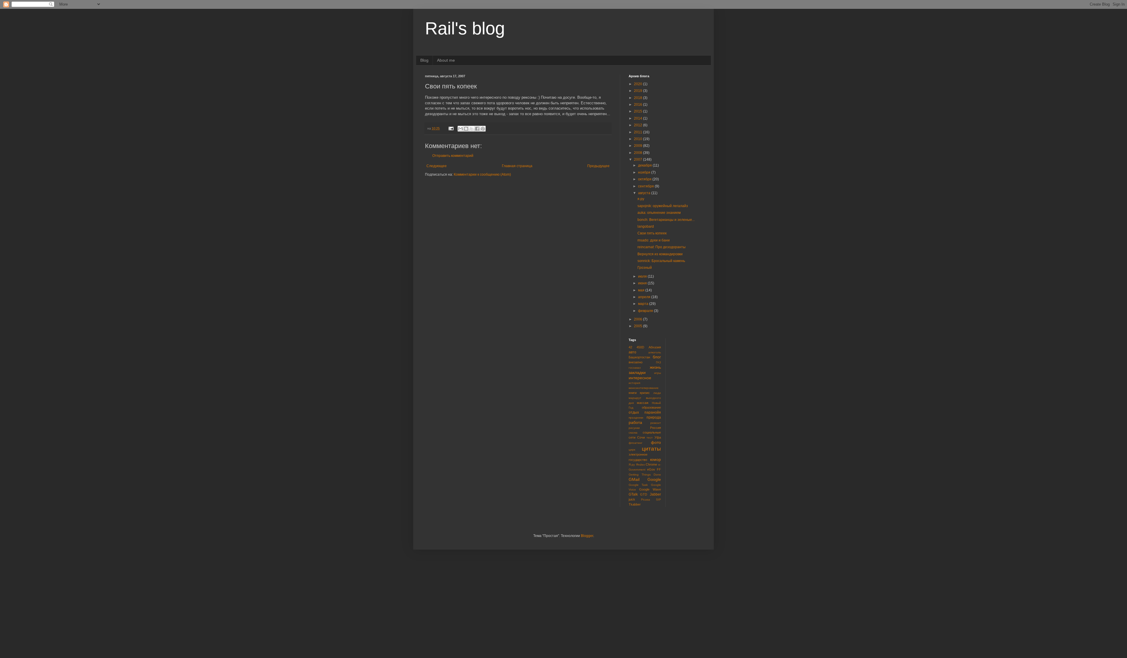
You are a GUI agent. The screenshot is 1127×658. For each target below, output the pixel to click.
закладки (637, 372)
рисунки (634, 427)
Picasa (645, 499)
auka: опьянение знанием (659, 213)
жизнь (655, 367)
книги (633, 393)
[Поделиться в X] (472, 129)
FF (659, 469)
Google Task (638, 484)
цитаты (651, 449)
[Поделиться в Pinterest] (483, 129)
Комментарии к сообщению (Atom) (482, 174)
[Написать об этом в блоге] (466, 129)
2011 (638, 132)
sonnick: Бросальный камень (661, 261)
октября (645, 179)
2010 (638, 139)
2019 (638, 91)
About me (446, 60)
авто (632, 352)
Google (654, 479)
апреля (644, 297)
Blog (424, 60)
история (634, 383)
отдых (634, 412)
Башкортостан (639, 357)
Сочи (641, 437)
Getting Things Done (645, 474)
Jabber (655, 494)
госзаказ (635, 367)
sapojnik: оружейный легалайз (662, 206)
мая (641, 290)
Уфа (657, 437)
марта (643, 304)
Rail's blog (465, 28)
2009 (638, 146)
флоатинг (635, 442)
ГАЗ (658, 362)
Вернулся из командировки (660, 254)
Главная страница (517, 166)
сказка (633, 432)
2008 (638, 153)
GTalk (633, 494)
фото (656, 442)
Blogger (587, 536)
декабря (645, 165)
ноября (644, 172)
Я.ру (632, 464)
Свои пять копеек (652, 233)
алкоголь (654, 352)
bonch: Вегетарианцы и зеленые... (666, 220)
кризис (645, 393)
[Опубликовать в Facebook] (477, 129)
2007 (638, 159)
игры (657, 373)
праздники (636, 417)
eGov (651, 469)
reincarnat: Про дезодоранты (661, 247)
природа (654, 417)
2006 (638, 319)
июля (643, 276)
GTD (643, 494)
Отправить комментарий (452, 156)
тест (650, 437)
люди (657, 393)
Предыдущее (598, 166)
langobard (645, 226)
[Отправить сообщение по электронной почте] (451, 128)
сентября (646, 186)
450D (640, 347)
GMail (634, 479)
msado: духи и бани (653, 240)
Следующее (436, 166)
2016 (638, 105)
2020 (638, 84)
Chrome (651, 464)
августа (644, 193)
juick (632, 499)
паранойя (653, 412)
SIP (658, 499)
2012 (638, 125)
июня (643, 283)
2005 (638, 326)
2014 (638, 118)
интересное (640, 377)
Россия (655, 427)
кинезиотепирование (644, 388)
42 (630, 347)
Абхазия (655, 347)
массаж (642, 402)
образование (651, 407)
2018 (638, 98)
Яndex (640, 464)
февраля (646, 311)
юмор (655, 459)
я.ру (640, 199)
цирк (632, 449)
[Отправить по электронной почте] (460, 129)
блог (657, 357)
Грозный (644, 268)
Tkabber (635, 504)
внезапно (635, 362)
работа (635, 422)
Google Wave (650, 489)
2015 (638, 111)
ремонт (655, 422)
